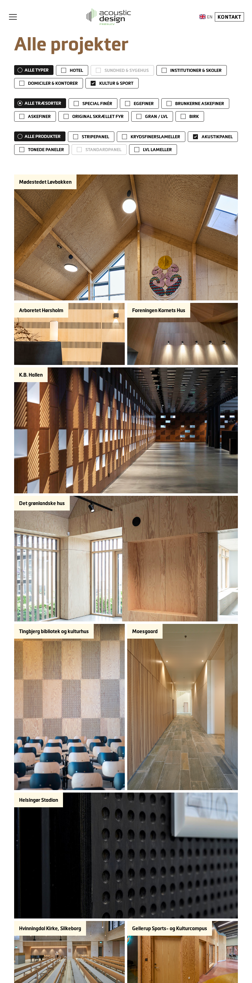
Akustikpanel (217, 136)
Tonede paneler (46, 149)
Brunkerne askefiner (199, 103)
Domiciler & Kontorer (53, 83)
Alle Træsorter (43, 103)
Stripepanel (95, 136)
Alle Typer (37, 70)
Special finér (97, 103)
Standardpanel (103, 149)
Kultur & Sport (116, 83)
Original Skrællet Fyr (98, 116)
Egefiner (144, 103)
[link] (72, 70)
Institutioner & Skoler (196, 70)
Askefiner (39, 116)
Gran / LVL (156, 116)
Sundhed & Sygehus (126, 70)
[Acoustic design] (108, 16)
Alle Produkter (43, 136)
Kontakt (229, 17)
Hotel (76, 70)
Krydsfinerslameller (155, 136)
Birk (194, 116)
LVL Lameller (157, 149)
